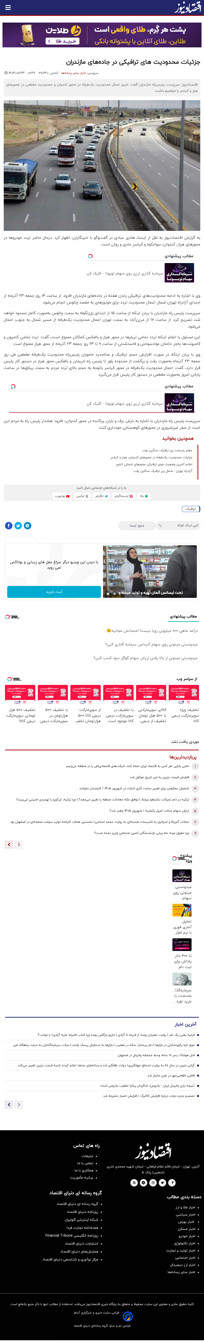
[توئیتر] (18, 525)
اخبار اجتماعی (185, 1257)
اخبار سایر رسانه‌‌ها (181, 1272)
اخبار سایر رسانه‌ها (73, 73)
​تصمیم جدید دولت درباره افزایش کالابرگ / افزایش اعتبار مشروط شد (149, 1096)
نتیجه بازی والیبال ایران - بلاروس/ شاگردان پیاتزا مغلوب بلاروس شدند (147, 1086)
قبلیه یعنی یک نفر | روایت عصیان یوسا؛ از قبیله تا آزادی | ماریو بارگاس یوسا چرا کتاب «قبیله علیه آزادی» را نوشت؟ (116, 1035)
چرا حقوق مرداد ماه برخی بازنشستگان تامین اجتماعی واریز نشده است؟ (141, 833)
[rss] (134, 1183)
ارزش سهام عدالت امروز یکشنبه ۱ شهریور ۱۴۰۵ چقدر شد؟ (149, 811)
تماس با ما (85, 1163)
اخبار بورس (186, 1222)
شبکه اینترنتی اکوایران (81, 1220)
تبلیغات (87, 1156)
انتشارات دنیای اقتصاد (81, 1243)
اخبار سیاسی (185, 1214)
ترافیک (191, 509)
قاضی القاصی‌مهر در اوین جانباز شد (171, 1075)
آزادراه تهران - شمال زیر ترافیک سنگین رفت (162, 471)
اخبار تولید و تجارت (180, 1250)
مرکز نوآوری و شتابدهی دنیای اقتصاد (70, 1259)
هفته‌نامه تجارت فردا (82, 1227)
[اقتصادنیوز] (153, 1151)
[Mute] (115, 594)
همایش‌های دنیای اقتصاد (79, 1251)
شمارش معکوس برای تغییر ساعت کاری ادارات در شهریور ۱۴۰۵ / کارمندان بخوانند (134, 788)
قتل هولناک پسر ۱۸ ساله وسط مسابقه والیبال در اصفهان (156, 1055)
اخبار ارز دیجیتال (182, 1265)
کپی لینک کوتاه (187, 525)
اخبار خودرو (187, 1236)
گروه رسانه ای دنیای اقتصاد (77, 1204)
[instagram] (153, 1183)
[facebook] (172, 1183)
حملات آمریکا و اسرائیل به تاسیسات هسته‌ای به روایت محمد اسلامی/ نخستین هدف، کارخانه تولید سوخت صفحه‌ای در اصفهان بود (99, 822)
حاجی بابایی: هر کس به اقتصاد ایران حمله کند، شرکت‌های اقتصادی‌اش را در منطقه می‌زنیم (127, 766)
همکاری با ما (84, 1170)
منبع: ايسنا (137, 526)
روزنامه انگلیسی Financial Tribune (72, 1235)
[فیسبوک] (8, 525)
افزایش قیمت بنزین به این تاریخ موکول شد (159, 777)
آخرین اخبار (186, 1024)
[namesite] (188, 7)
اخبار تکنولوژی (184, 1243)
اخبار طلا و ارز (185, 1207)
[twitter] (162, 1183)
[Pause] (108, 594)
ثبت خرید (54, 592)
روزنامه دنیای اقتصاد (82, 1212)
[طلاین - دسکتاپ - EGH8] (102, 35)
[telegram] (143, 1183)
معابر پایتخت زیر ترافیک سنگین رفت (167, 450)
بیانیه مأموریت (81, 1177)
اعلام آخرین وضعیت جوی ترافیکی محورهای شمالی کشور (154, 464)
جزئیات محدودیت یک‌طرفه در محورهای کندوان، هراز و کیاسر (151, 457)
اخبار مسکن (186, 1229)
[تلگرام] (27, 525)
